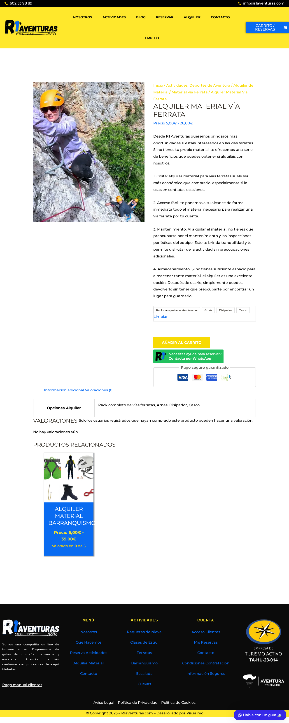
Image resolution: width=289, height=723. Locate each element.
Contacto (220, 17)
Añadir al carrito (182, 342)
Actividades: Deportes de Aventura (198, 85)
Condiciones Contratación (205, 663)
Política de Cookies (178, 702)
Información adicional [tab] (64, 390)
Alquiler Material (88, 663)
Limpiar (161, 316)
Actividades (114, 17)
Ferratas (144, 653)
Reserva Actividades (88, 653)
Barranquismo (144, 663)
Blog (141, 17)
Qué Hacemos (89, 642)
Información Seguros (205, 673)
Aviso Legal (103, 702)
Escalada (144, 673)
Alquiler (192, 17)
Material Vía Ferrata (190, 92)
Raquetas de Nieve (144, 632)
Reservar (164, 17)
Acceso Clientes (205, 632)
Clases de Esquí (144, 642)
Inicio (158, 85)
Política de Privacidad (138, 702)
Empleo (152, 38)
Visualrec (194, 713)
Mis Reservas (206, 642)
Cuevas (144, 684)
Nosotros (82, 17)
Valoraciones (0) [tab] (99, 390)
